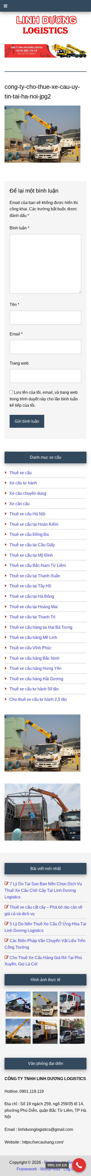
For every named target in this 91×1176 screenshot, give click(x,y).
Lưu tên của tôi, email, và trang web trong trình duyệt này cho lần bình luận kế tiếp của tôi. (44, 398)
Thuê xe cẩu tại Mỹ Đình (31, 555)
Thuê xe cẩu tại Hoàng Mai (33, 607)
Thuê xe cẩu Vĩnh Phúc (30, 648)
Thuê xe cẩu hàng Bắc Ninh (34, 658)
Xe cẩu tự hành (23, 483)
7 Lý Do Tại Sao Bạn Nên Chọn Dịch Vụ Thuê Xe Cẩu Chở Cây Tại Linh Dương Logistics (43, 890)
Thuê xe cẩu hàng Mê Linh (33, 637)
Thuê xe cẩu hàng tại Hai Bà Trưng (40, 627)
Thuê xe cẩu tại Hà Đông (31, 596)
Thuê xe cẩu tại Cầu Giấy (32, 545)
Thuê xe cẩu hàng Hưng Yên (35, 668)
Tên (14, 304)
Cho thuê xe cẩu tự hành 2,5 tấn (38, 699)
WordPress (50, 1169)
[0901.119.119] (79, 1165)
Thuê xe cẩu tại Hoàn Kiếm (33, 524)
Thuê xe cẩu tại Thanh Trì (32, 617)
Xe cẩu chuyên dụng (27, 493)
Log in (69, 1169)
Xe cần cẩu (19, 504)
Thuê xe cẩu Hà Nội (27, 514)
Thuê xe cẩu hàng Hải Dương (36, 679)
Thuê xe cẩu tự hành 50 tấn (34, 689)
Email (16, 334)
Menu (45, 6)
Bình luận (19, 228)
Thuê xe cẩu (20, 473)
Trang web (19, 363)
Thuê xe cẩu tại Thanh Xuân (34, 576)
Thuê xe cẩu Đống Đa (29, 534)
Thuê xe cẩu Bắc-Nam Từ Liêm (37, 565)
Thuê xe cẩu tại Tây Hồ (30, 586)
